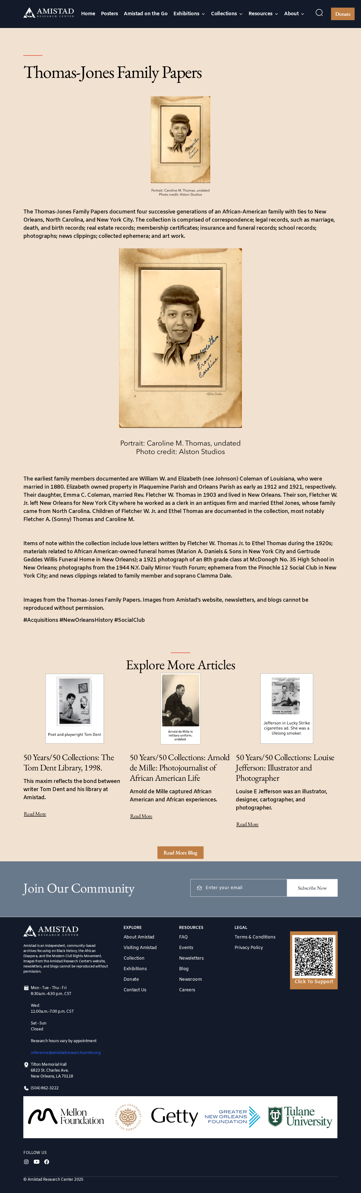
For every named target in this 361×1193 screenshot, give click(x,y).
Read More (35, 813)
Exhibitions (135, 969)
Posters (109, 14)
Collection (134, 958)
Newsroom (190, 979)
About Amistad (139, 937)
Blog (184, 969)
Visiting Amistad (140, 948)
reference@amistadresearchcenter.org (65, 1052)
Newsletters (191, 958)
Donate (342, 13)
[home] (48, 14)
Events (186, 948)
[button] (189, 14)
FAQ (183, 937)
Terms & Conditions (255, 937)
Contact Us (135, 990)
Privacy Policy (249, 948)
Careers (187, 990)
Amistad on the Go (146, 14)
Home (88, 14)
